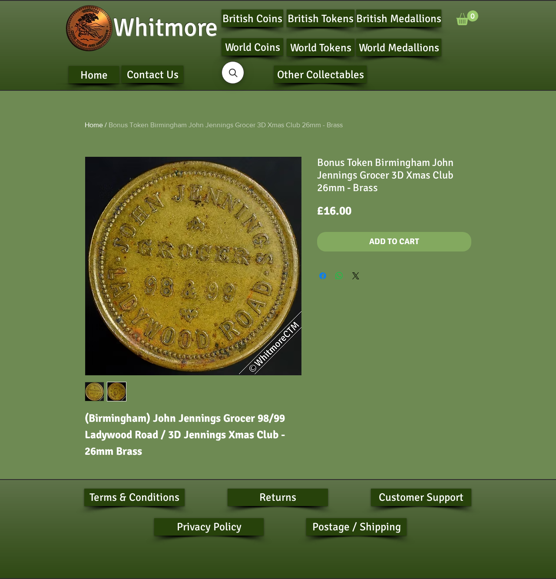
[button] (467, 17)
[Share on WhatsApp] (339, 276)
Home (94, 125)
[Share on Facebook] (323, 276)
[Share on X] (356, 276)
